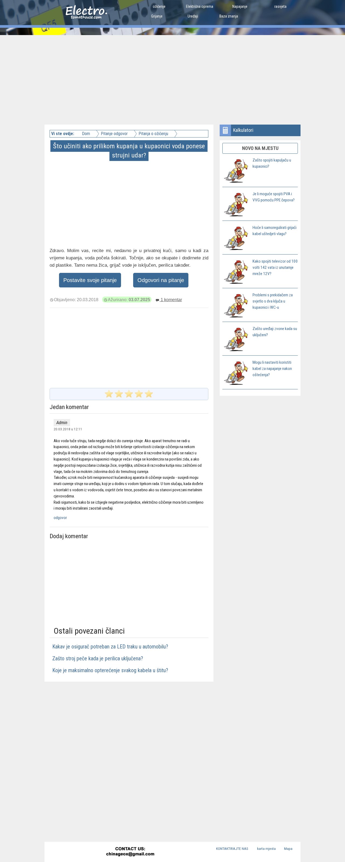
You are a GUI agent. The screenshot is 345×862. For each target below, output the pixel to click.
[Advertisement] (172, 76)
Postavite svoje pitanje (90, 280)
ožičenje (159, 6)
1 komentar (171, 299)
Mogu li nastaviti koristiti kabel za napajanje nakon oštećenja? (272, 368)
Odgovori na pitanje (160, 280)
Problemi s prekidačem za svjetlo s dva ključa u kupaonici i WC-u (273, 301)
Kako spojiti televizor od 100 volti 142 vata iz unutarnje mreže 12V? (275, 267)
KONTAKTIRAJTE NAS (232, 848)
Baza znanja (228, 16)
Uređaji (193, 16)
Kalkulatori (243, 130)
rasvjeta (280, 6)
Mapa (288, 848)
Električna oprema (199, 6)
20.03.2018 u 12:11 (68, 429)
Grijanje (157, 16)
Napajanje (239, 6)
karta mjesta (266, 848)
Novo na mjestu (260, 148)
